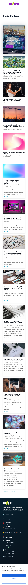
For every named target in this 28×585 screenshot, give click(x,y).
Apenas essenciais (14, 582)
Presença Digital (13, 78)
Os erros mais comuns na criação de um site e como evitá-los (14, 217)
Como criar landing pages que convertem (12, 432)
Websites (6, 221)
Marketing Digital (6, 78)
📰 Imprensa (12, 532)
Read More (9, 46)
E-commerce (10, 102)
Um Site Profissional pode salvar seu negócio (14, 152)
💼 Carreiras (18, 532)
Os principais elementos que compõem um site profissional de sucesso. (13, 182)
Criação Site (11, 76)
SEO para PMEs (11, 364)
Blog (12, 325)
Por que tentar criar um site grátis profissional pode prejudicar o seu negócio (13, 288)
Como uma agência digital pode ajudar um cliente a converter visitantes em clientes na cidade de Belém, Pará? (13, 396)
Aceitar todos (14, 575)
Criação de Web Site (6, 75)
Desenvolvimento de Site (18, 76)
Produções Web (19, 129)
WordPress (15, 102)
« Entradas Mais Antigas (9, 491)
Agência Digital (5, 76)
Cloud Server (18, 185)
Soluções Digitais (8, 156)
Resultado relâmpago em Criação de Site (14, 469)
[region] (14, 574)
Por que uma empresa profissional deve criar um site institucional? (13, 360)
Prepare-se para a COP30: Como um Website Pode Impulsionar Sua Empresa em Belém (14, 72)
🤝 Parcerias (5, 532)
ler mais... (6, 196)
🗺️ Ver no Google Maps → (9, 556)
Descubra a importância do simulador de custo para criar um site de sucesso (13, 322)
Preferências (14, 578)
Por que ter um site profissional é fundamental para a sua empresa (13, 252)
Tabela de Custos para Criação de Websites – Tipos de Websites (13, 99)
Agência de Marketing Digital (16, 75)
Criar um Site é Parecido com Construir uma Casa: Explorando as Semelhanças (13, 126)
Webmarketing (19, 364)
